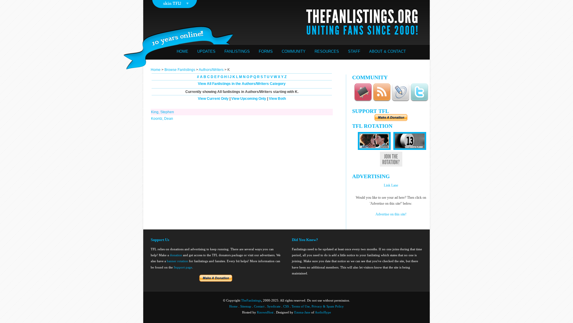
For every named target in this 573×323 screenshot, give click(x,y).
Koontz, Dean (162, 119)
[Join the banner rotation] (391, 165)
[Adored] (374, 149)
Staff (354, 51)
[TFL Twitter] (419, 100)
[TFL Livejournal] (400, 100)
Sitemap (245, 306)
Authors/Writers (211, 70)
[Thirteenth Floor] (409, 149)
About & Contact (387, 51)
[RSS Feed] (382, 100)
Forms (266, 51)
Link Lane (391, 185)
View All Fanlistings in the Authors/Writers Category (242, 84)
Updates (206, 51)
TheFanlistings (251, 300)
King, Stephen (162, 112)
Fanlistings (237, 51)
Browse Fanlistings (179, 70)
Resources (327, 51)
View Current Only (213, 99)
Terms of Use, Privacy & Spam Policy (318, 306)
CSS (286, 306)
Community (294, 51)
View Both (277, 99)
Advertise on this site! (390, 214)
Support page (183, 267)
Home (182, 51)
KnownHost (265, 312)
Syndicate (274, 306)
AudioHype (323, 312)
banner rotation (177, 261)
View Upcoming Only (248, 99)
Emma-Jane (302, 312)
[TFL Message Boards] (363, 100)
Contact (259, 306)
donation (176, 255)
